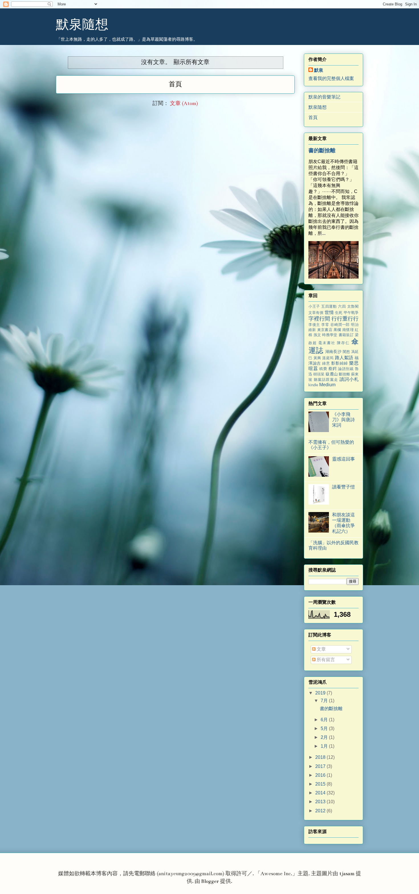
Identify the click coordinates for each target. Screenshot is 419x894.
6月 (325, 719)
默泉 (318, 70)
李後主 (314, 324)
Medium (327, 384)
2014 (321, 792)
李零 (325, 324)
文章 (321, 649)
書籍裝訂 (346, 335)
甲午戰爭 (351, 313)
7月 (325, 700)
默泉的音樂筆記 (324, 96)
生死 (338, 313)
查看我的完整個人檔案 (331, 78)
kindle (313, 385)
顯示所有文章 (191, 62)
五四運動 (329, 306)
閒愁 (346, 352)
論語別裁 (346, 369)
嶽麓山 (331, 374)
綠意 (326, 363)
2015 (321, 784)
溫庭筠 (327, 358)
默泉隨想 (82, 23)
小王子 (314, 306)
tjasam (347, 874)
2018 (321, 757)
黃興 (317, 358)
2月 (325, 737)
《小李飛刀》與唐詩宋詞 (343, 420)
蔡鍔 (332, 368)
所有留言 (325, 659)
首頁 (175, 84)
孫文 (317, 335)
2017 (321, 766)
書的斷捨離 (321, 150)
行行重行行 (345, 319)
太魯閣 (353, 306)
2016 (321, 775)
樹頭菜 (318, 374)
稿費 (323, 369)
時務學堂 (329, 335)
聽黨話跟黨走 (326, 379)
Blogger (210, 881)
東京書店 (324, 330)
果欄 (337, 330)
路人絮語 (344, 357)
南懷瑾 (348, 330)
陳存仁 (343, 343)
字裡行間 (319, 319)
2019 (321, 692)
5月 (325, 728)
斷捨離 (344, 374)
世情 (329, 312)
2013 (321, 801)
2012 (321, 810)
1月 (325, 746)
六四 (342, 306)
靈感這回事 (343, 459)
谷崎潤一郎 (340, 324)
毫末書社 (326, 343)
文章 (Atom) (184, 103)
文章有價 (316, 313)
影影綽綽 (339, 363)
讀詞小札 (349, 379)
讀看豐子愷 (343, 486)
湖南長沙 (333, 351)
